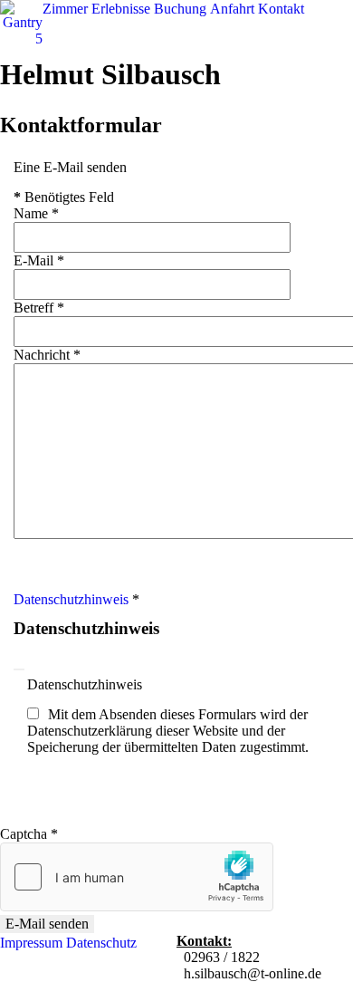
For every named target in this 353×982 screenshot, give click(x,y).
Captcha (29, 834)
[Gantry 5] (21, 22)
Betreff (39, 307)
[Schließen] (19, 669)
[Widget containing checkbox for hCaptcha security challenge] (136, 876)
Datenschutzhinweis (71, 599)
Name (36, 213)
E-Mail (39, 260)
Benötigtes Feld (64, 197)
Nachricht (47, 354)
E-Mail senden (47, 923)
